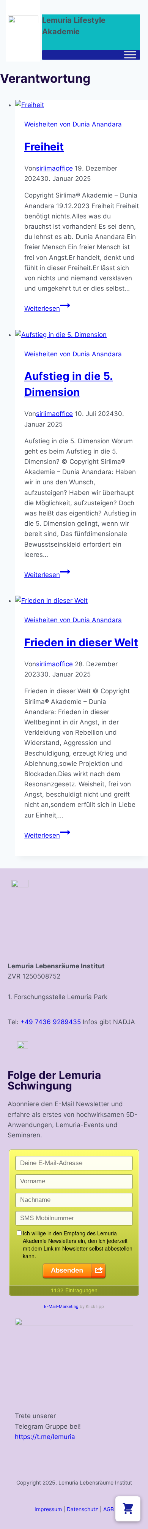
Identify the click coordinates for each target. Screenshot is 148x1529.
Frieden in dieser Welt (81, 642)
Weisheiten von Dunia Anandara (73, 124)
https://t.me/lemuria (45, 1436)
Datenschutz (82, 1509)
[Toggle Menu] (130, 55)
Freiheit (44, 146)
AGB (108, 1509)
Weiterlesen (47, 308)
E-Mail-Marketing (61, 1306)
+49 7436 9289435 (50, 1022)
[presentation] (81, 105)
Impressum (48, 1509)
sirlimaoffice (54, 168)
